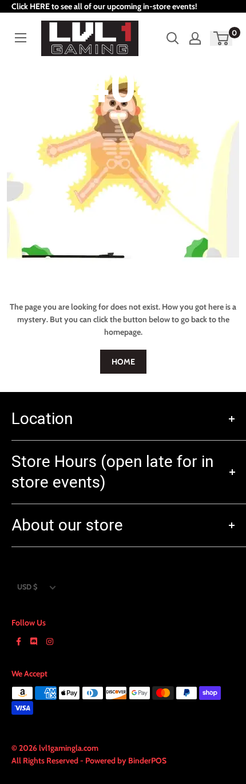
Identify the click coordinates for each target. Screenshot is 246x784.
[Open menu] (20, 38)
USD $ (27, 587)
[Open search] (172, 38)
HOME (123, 362)
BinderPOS (147, 760)
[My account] (195, 38)
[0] (221, 38)
